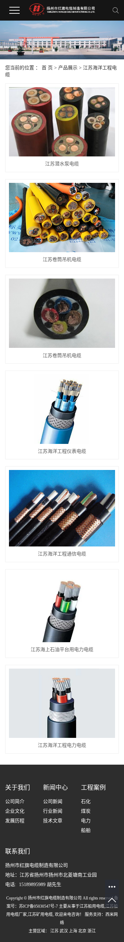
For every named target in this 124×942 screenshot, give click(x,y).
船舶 (86, 830)
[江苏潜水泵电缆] (62, 121)
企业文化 (14, 811)
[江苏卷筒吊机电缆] (62, 217)
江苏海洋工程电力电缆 (62, 745)
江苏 (54, 931)
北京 (82, 931)
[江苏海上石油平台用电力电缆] (62, 607)
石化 (86, 801)
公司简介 (14, 801)
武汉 (64, 931)
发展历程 (14, 820)
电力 (86, 820)
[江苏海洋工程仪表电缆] (62, 409)
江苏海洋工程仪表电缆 (62, 451)
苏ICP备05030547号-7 (38, 906)
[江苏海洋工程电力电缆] (62, 703)
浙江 (91, 931)
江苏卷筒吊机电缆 (62, 259)
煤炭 (86, 811)
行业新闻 (52, 811)
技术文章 (52, 820)
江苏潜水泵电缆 (62, 163)
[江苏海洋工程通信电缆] (62, 508)
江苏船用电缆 (92, 906)
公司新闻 (52, 801)
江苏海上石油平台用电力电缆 (62, 649)
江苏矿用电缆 (40, 914)
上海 (73, 931)
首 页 (47, 67)
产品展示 (68, 67)
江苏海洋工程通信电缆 (62, 553)
